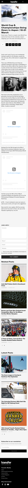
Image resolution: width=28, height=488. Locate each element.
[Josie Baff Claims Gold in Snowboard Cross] (14, 273)
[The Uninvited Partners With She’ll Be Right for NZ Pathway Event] (14, 390)
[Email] (19, 44)
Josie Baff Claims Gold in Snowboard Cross (13, 284)
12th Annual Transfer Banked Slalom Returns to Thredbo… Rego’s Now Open (14, 428)
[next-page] (4, 345)
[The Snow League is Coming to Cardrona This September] (14, 364)
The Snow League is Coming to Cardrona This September (11, 376)
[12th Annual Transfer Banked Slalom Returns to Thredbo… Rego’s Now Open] (14, 417)
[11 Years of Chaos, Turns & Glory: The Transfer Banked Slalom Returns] (14, 328)
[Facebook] (7, 44)
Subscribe (13, 450)
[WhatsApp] (16, 44)
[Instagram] (5, 485)
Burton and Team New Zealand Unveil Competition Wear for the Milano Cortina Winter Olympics (13, 312)
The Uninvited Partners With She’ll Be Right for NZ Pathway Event (13, 402)
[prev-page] (2, 345)
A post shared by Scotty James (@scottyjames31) (14, 188)
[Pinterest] (13, 44)
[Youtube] (8, 485)
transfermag (14, 41)
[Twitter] (10, 44)
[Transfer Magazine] (14, 2)
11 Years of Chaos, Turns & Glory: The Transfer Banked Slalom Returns (13, 339)
